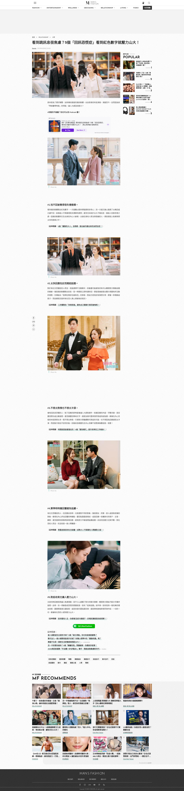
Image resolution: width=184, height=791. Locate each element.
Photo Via (53, 187)
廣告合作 (103, 779)
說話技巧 (96, 659)
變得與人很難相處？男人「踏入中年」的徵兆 (76, 728)
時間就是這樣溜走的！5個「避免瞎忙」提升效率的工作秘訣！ (82, 429)
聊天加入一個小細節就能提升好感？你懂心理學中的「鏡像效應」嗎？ (74, 639)
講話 (65, 663)
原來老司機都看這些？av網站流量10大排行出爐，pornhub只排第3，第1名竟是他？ (143, 98)
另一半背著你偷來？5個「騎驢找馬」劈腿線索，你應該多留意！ (72, 645)
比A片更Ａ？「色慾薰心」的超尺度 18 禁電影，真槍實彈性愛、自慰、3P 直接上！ (144, 86)
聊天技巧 (105, 659)
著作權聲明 (92, 779)
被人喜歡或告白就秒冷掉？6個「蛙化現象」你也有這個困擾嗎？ (72, 635)
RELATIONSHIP (107, 8)
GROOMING (89, 8)
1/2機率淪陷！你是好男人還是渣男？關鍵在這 (137, 728)
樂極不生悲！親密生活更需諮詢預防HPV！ (64, 642)
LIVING (123, 8)
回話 (112, 659)
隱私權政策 (81, 779)
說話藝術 (51, 663)
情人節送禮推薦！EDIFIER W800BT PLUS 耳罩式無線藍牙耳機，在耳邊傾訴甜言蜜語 (143, 109)
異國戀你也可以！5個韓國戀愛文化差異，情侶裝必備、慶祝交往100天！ (46, 728)
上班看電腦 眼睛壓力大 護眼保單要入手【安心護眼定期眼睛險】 (107, 702)
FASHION (35, 8)
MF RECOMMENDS (54, 678)
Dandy (34, 48)
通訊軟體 (62, 659)
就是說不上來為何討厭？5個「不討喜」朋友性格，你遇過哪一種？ (144, 63)
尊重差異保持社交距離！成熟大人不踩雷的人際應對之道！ (80, 530)
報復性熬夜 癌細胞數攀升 (133, 701)
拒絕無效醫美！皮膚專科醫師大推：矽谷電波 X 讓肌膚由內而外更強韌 (76, 755)
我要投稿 (113, 779)
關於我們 (70, 779)
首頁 (33, 37)
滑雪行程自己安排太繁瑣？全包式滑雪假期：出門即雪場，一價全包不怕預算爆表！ (137, 755)
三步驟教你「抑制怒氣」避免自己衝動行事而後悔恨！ (78, 305)
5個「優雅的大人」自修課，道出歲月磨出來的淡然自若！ (80, 226)
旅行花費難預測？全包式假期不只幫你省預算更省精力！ (106, 728)
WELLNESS (72, 8)
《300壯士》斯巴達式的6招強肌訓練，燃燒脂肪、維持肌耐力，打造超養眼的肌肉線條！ (46, 755)
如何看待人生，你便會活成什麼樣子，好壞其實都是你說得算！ (82, 619)
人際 (53, 37)
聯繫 (69, 659)
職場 (86, 663)
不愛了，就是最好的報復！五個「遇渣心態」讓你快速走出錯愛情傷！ (46, 702)
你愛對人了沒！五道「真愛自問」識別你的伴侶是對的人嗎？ (143, 74)
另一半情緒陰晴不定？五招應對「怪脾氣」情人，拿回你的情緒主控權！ (76, 702)
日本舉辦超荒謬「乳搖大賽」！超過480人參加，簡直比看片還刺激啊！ (106, 755)
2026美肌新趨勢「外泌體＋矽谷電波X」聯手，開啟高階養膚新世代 (73, 649)
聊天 (59, 663)
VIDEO (136, 8)
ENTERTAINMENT (54, 8)
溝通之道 (73, 663)
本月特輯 (147, 8)
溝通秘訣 (78, 659)
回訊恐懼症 (52, 659)
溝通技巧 (87, 659)
